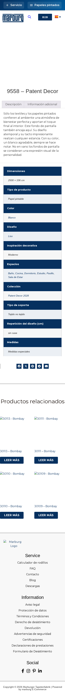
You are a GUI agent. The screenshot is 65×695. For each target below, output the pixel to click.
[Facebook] (22, 671)
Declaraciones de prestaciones (32, 645)
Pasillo (50, 273)
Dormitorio (30, 273)
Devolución (33, 628)
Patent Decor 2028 (18, 295)
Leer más (11, 460)
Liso (10, 236)
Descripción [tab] (13, 104)
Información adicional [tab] (42, 104)
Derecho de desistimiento (32, 622)
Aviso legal (32, 604)
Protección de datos (32, 610)
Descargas (32, 586)
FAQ (33, 568)
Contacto (32, 574)
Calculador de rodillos (32, 562)
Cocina (19, 273)
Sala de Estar (15, 277)
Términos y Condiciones (32, 616)
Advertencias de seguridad (32, 633)
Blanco (12, 217)
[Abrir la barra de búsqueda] (29, 16)
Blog (32, 580)
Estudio (41, 273)
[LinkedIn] (40, 671)
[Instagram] (28, 671)
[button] (18, 366)
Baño (11, 273)
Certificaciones (33, 639)
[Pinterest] (34, 671)
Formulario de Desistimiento (32, 651)
